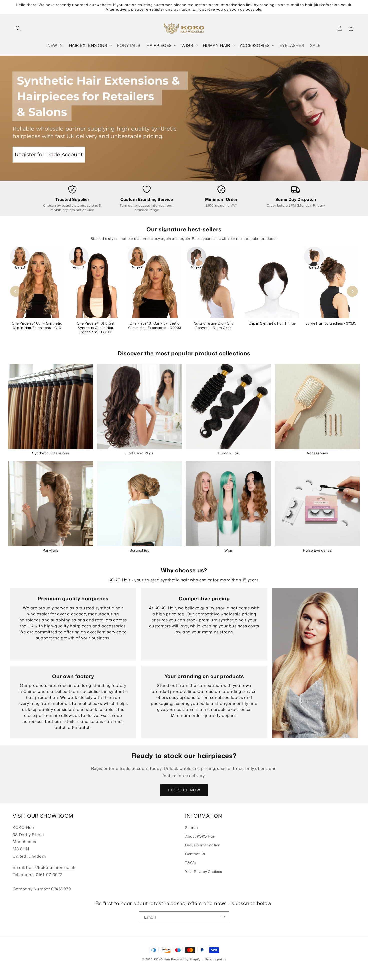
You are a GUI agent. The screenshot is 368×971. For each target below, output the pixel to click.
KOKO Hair (162, 959)
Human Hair (228, 453)
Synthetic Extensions (50, 453)
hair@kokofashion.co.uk (50, 867)
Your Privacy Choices (203, 871)
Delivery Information (202, 845)
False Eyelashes (317, 550)
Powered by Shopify (186, 959)
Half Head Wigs (139, 453)
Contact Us (195, 853)
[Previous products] (15, 291)
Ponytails (51, 550)
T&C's (190, 862)
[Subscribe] (223, 917)
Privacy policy (215, 959)
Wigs (228, 550)
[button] (18, 28)
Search (191, 827)
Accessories (317, 453)
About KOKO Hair (200, 836)
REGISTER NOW (184, 790)
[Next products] (352, 291)
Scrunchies (139, 550)
